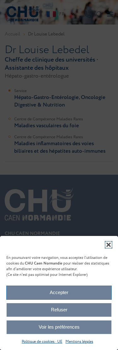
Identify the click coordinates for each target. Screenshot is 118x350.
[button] (108, 245)
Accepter (59, 292)
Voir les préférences (59, 327)
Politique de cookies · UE (42, 341)
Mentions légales (79, 341)
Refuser (59, 309)
